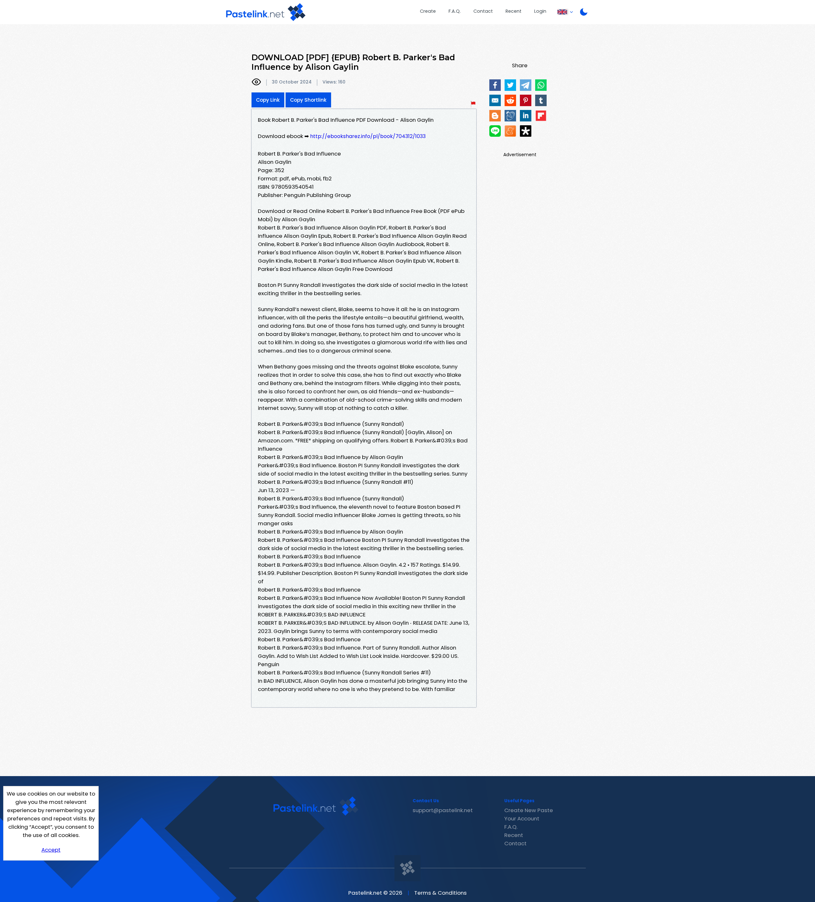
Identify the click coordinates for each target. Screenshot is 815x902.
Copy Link (268, 100)
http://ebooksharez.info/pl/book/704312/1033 (368, 136)
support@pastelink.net (443, 810)
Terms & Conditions (440, 893)
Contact (483, 11)
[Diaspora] (525, 131)
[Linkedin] (525, 115)
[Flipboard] (541, 115)
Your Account (521, 818)
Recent (513, 11)
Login (540, 11)
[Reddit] (510, 100)
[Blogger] (495, 115)
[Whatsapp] (541, 85)
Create (428, 11)
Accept (50, 850)
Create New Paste (528, 810)
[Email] (495, 100)
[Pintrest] (525, 100)
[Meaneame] (510, 131)
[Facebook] (495, 85)
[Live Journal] (510, 115)
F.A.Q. (455, 11)
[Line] (495, 131)
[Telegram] (525, 85)
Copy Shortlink (308, 100)
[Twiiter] (510, 85)
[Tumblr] (541, 100)
